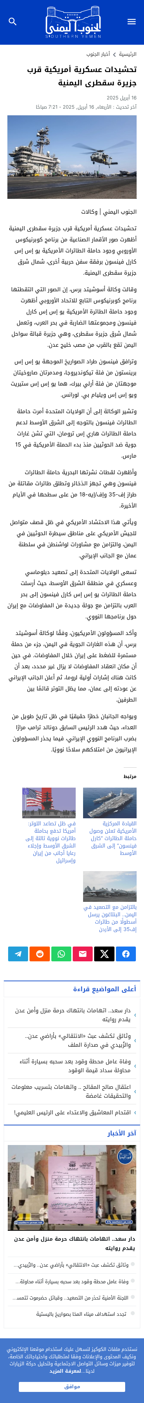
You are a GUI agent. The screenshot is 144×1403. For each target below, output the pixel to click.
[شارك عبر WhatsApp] (61, 954)
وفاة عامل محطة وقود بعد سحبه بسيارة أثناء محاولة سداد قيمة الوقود (75, 1066)
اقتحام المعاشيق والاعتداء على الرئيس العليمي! (72, 1112)
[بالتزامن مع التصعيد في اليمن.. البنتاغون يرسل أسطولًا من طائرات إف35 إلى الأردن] (110, 886)
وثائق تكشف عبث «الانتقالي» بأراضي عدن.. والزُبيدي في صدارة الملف (78, 1040)
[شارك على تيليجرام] (18, 954)
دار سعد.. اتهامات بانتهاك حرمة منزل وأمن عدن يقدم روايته (73, 1015)
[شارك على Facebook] (126, 954)
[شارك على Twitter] (104, 954)
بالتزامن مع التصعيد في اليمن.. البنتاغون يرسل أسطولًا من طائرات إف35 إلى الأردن (110, 918)
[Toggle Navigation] (133, 22)
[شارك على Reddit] (39, 954)
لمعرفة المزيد (65, 1371)
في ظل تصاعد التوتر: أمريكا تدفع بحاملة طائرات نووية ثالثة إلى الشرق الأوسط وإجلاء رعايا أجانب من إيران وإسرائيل (50, 842)
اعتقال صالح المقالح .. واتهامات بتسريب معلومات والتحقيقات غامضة (71, 1091)
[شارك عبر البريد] (83, 954)
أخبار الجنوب (98, 54)
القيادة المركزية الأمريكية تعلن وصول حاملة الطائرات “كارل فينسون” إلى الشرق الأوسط (113, 838)
